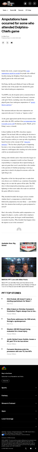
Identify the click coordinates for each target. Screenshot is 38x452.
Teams (4, 10)
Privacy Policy (18, 433)
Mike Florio (6, 36)
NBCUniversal (11, 438)
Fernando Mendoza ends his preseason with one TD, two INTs (19, 350)
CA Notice (18, 434)
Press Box (4, 433)
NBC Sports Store (29, 432)
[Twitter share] (7, 42)
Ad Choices (11, 433)
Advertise (4, 432)
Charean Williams (11, 314)
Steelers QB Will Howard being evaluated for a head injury (18, 330)
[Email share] (11, 42)
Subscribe (5, 381)
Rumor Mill (13, 10)
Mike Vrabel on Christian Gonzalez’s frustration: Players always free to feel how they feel (21, 310)
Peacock (20, 10)
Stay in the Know (7, 373)
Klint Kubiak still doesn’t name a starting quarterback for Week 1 (19, 300)
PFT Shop (28, 10)
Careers (9, 432)
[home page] (8, 3)
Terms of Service (26, 434)
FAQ (23, 432)
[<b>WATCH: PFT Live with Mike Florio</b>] (19, 267)
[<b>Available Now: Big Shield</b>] (28, 247)
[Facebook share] (3, 42)
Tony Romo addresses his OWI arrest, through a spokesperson (21, 320)
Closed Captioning (16, 432)
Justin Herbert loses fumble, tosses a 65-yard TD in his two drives (21, 340)
